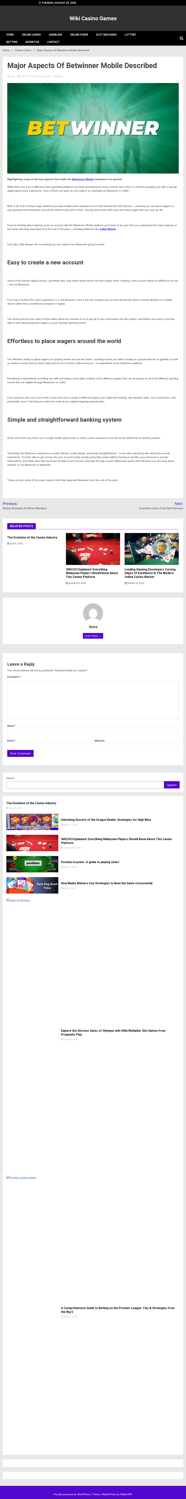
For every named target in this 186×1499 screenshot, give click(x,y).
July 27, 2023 (70, 1316)
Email (11, 740)
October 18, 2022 (135, 583)
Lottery (130, 34)
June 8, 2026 (16, 543)
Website (100, 740)
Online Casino (31, 34)
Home (10, 34)
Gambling (55, 34)
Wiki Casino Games (93, 18)
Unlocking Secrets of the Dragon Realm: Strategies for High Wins (106, 819)
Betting (11, 42)
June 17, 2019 (27, 76)
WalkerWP (126, 1494)
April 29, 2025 (70, 867)
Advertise (32, 42)
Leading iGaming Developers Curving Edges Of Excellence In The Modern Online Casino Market (150, 573)
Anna (12, 76)
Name (11, 725)
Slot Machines (106, 34)
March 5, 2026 (70, 824)
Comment (14, 676)
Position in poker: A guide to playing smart (90, 862)
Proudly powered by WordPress (72, 1494)
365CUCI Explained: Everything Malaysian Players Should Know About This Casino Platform (92, 573)
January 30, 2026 (77, 583)
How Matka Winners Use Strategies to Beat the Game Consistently (107, 883)
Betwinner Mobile (83, 179)
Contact (53, 42)
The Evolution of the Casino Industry (32, 537)
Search (10, 778)
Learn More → (93, 635)
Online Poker (79, 34)
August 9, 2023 (70, 1039)
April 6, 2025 (69, 888)
